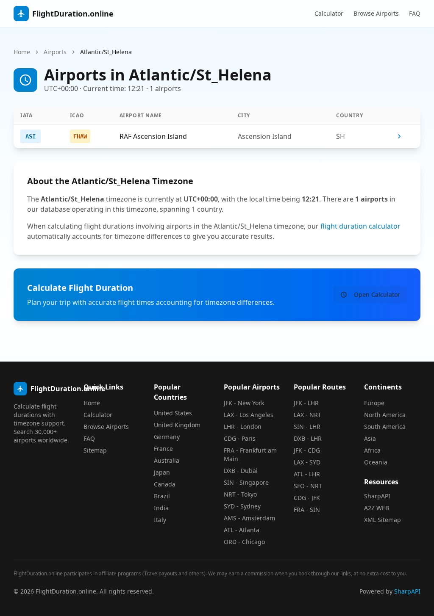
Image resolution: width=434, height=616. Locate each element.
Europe (374, 403)
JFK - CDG (307, 450)
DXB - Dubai (241, 471)
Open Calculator (377, 294)
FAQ (414, 13)
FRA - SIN (307, 510)
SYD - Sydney (242, 506)
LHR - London (243, 427)
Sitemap (95, 450)
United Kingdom (177, 425)
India (161, 508)
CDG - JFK (307, 498)
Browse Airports (376, 13)
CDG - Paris (240, 438)
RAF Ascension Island (153, 136)
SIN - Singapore (246, 482)
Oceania (375, 462)
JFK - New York (244, 403)
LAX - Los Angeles (248, 415)
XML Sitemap (382, 520)
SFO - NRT (308, 486)
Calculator (328, 13)
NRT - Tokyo (240, 494)
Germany (167, 437)
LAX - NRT (307, 415)
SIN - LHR (307, 427)
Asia (370, 438)
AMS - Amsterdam (249, 518)
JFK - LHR (306, 403)
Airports (55, 52)
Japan (162, 472)
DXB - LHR (308, 438)
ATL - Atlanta (241, 530)
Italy (160, 520)
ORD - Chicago (244, 542)
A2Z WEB (376, 508)
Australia (166, 460)
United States (173, 413)
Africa (372, 450)
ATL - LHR (307, 474)
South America (385, 427)
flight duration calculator (360, 226)
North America (385, 415)
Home (22, 52)
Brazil (162, 496)
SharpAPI (377, 496)
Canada (164, 484)
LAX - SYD (307, 462)
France (163, 449)
